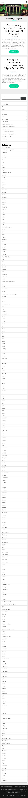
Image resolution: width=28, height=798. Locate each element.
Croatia (3, 279)
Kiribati (3, 425)
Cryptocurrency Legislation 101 (8, 126)
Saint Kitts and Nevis (6, 624)
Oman (3, 572)
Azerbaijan (4, 197)
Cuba (3, 284)
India (3, 385)
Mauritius (4, 482)
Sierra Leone (4, 649)
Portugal (4, 599)
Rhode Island (4, 611)
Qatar (3, 606)
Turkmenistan (5, 728)
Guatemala (4, 358)
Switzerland (4, 693)
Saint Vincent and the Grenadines (9, 629)
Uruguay (3, 745)
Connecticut (4, 274)
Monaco (3, 500)
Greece (3, 353)
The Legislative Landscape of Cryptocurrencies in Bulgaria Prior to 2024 (14, 64)
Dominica (4, 301)
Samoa (3, 631)
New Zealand (5, 542)
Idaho (3, 380)
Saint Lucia (4, 626)
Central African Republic (7, 256)
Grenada (4, 356)
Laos (3, 433)
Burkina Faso (4, 239)
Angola (3, 170)
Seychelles (4, 646)
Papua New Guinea (6, 584)
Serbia (3, 644)
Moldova (4, 497)
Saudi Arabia (4, 639)
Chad (3, 259)
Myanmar (4, 515)
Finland (3, 328)
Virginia (3, 763)
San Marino (4, 634)
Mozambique (4, 512)
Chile (3, 261)
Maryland (4, 475)
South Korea (4, 673)
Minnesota (4, 490)
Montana (4, 505)
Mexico (3, 485)
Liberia (3, 443)
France (3, 333)
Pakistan (4, 577)
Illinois (3, 383)
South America (5, 121)
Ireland (3, 400)
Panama (3, 582)
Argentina (4, 174)
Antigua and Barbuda (6, 172)
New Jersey (4, 534)
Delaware (4, 291)
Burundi (3, 242)
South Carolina (5, 668)
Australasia (4, 114)
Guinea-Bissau (5, 363)
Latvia (3, 435)
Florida (3, 331)
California (4, 244)
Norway (3, 564)
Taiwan (3, 698)
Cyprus (3, 286)
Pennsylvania (4, 589)
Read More (13, 51)
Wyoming (4, 773)
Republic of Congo (6, 609)
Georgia (3, 341)
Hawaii (3, 371)
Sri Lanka (4, 681)
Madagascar (4, 457)
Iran (3, 395)
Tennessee (4, 706)
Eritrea (3, 316)
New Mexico (4, 537)
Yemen (3, 775)
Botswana (4, 229)
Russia (3, 616)
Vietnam (3, 760)
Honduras (4, 373)
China (3, 264)
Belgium (3, 214)
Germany (4, 348)
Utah (3, 748)
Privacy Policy (5, 104)
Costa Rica (4, 276)
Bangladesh (4, 207)
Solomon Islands (5, 658)
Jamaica (3, 408)
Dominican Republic (6, 304)
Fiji (2, 326)
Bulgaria (3, 237)
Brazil (3, 232)
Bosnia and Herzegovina (7, 227)
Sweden (3, 691)
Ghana (3, 351)
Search (3, 96)
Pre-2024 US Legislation (7, 136)
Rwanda (3, 621)
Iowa (3, 393)
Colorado (4, 269)
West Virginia (4, 768)
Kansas (3, 415)
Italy (3, 405)
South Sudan (4, 676)
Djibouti (3, 299)
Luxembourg (4, 455)
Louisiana (4, 452)
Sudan (3, 683)
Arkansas (4, 179)
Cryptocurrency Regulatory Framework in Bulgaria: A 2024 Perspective (14, 29)
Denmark (4, 296)
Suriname (4, 686)
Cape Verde (4, 254)
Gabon (3, 336)
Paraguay (4, 586)
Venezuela (4, 755)
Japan (3, 410)
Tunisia (3, 721)
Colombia (4, 266)
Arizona (3, 177)
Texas (3, 708)
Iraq (3, 398)
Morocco (4, 510)
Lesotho (3, 440)
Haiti (3, 368)
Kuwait (3, 428)
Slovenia (3, 656)
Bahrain (3, 204)
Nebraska (4, 522)
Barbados (4, 209)
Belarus (3, 212)
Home (3, 106)
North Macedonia (5, 562)
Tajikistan (4, 701)
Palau (3, 579)
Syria (3, 696)
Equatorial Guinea (5, 313)
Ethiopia (3, 321)
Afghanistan (4, 152)
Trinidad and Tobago (6, 718)
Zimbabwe (4, 780)
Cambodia (4, 246)
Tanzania (4, 703)
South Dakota (5, 671)
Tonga (3, 716)
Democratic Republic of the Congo (9, 294)
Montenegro (4, 507)
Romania (4, 614)
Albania (3, 162)
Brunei (3, 234)
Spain (3, 678)
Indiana (3, 388)
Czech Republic (5, 289)
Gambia (3, 338)
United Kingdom (5, 740)
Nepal (3, 524)
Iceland (3, 378)
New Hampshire (5, 532)
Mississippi (4, 492)
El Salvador (4, 311)
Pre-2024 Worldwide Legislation (8, 134)
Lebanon (4, 438)
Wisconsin (4, 770)
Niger (3, 547)
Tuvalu (3, 730)
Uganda (3, 733)
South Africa (4, 663)
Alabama (4, 157)
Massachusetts (5, 477)
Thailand (4, 711)
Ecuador (3, 306)
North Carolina (5, 554)
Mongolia (4, 502)
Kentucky (4, 420)
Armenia (3, 182)
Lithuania (4, 450)
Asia (3, 111)
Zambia (3, 778)
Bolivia (3, 224)
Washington (4, 765)
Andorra (3, 167)
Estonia (3, 318)
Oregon (3, 574)
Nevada (3, 529)
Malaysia (4, 465)
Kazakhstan (4, 418)
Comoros (4, 271)
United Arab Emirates (6, 738)
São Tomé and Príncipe (7, 636)
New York (4, 539)
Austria (3, 194)
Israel (3, 403)
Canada (3, 251)
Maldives (4, 467)
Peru (3, 591)
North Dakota (5, 557)
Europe (3, 116)
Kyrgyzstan (4, 430)
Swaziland (4, 688)
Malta (3, 470)
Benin (3, 219)
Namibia (3, 517)
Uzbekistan (4, 750)
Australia (4, 192)
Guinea (3, 361)
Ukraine (3, 735)
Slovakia (3, 654)
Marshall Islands (5, 472)
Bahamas (4, 202)
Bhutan (3, 222)
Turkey (3, 723)
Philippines (4, 594)
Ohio (3, 567)
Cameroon (4, 249)
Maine (3, 460)
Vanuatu (3, 753)
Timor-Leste (4, 713)
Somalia (3, 661)
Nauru (3, 519)
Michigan (4, 487)
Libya (3, 445)
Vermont (4, 758)
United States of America (7, 124)
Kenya (3, 423)
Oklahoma (4, 569)
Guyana (3, 366)
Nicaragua (4, 544)
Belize (3, 217)
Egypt (3, 309)
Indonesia (4, 390)
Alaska (3, 160)
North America (5, 119)
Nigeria (3, 549)
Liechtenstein (5, 448)
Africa (3, 109)
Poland (3, 596)
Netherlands (4, 527)
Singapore (4, 651)
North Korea (4, 559)
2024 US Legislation (6, 129)
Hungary (3, 376)
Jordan (3, 413)
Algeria (3, 165)
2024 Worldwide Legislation (8, 131)
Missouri (4, 495)
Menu (2, 2)
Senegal (3, 641)
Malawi (3, 462)
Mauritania (4, 480)
